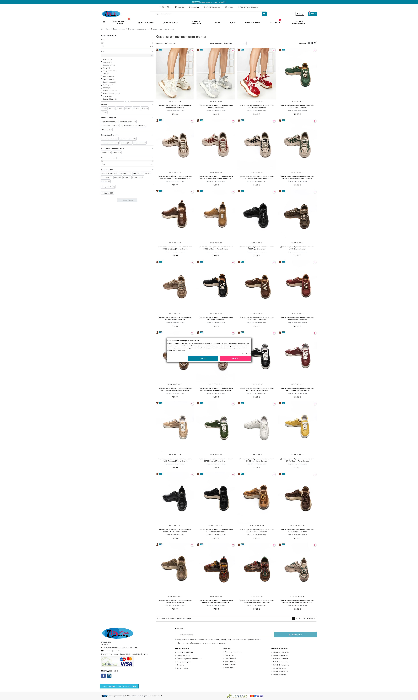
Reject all (235, 358)
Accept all (203, 358)
